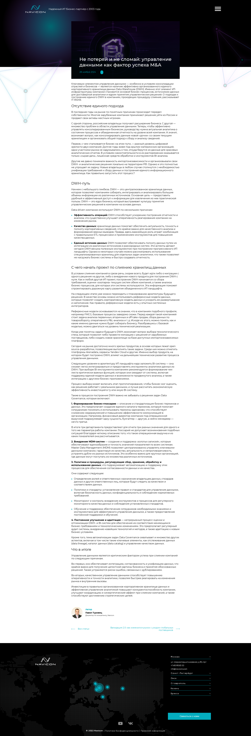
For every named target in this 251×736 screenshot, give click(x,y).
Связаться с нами (189, 716)
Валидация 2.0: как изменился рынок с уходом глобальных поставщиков (141, 629)
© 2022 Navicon (94, 731)
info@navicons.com (179, 669)
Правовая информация (153, 731)
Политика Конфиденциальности (122, 731)
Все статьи (83, 629)
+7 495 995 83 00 (177, 665)
